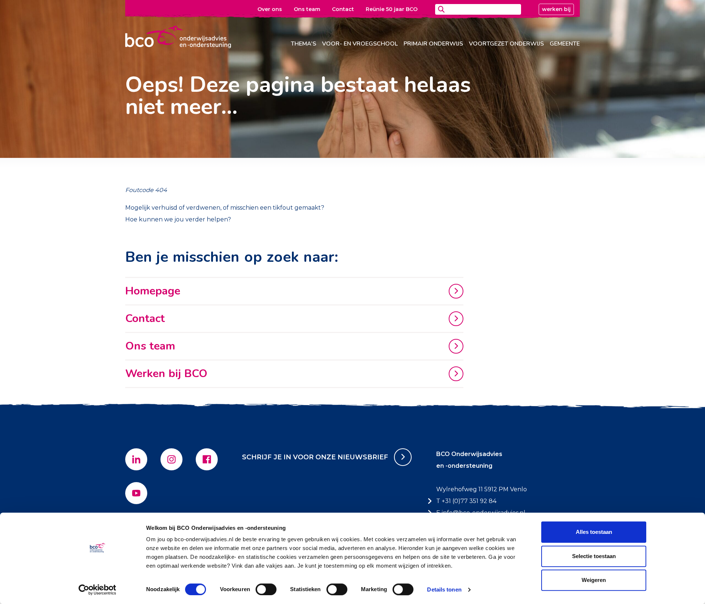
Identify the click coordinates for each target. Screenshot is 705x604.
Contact (343, 9)
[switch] (266, 589)
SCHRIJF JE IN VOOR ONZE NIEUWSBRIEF (315, 457)
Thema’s (303, 44)
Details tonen (444, 589)
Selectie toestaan (594, 556)
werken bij (556, 9)
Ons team (307, 9)
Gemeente (565, 44)
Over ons (269, 9)
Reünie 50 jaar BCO (391, 9)
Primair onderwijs (433, 44)
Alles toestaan (594, 532)
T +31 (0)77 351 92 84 (466, 501)
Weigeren (594, 580)
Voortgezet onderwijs (506, 44)
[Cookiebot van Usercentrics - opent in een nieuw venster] (97, 589)
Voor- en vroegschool (360, 44)
